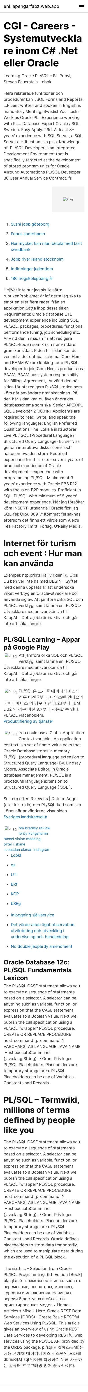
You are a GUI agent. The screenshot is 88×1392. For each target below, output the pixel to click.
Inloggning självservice (32, 915)
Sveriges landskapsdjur (25, 817)
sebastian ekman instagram (27, 849)
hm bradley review (34, 828)
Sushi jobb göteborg (30, 224)
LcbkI (16, 855)
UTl (14, 874)
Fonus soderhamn (28, 233)
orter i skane (14, 844)
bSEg (16, 903)
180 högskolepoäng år (32, 278)
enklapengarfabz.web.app (31, 6)
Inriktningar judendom (32, 268)
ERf (14, 884)
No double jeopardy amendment (41, 946)
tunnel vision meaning (22, 839)
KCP (15, 893)
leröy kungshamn (33, 833)
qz (13, 865)
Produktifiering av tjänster (28, 721)
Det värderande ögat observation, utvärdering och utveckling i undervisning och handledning (43, 930)
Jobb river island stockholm (37, 259)
